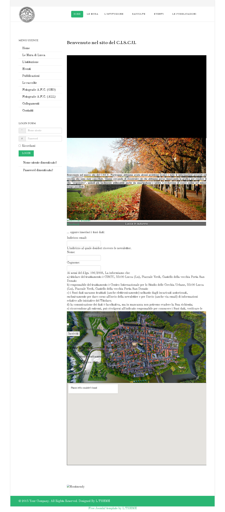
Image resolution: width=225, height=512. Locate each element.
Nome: (71, 252)
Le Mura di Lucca (33, 55)
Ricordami (28, 145)
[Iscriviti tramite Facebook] (137, 222)
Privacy (74, 324)
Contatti (27, 110)
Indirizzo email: (77, 237)
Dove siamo (79, 347)
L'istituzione (114, 14)
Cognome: (73, 262)
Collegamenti (30, 103)
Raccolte (138, 14)
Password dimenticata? (37, 170)
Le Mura (92, 14)
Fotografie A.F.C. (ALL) (39, 96)
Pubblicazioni (31, 76)
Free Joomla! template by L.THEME (112, 508)
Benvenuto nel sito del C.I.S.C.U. (101, 42)
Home (77, 14)
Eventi (159, 14)
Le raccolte (29, 82)
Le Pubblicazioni (184, 14)
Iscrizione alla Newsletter (95, 211)
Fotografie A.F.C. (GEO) (39, 89)
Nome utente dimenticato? (39, 162)
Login (26, 153)
